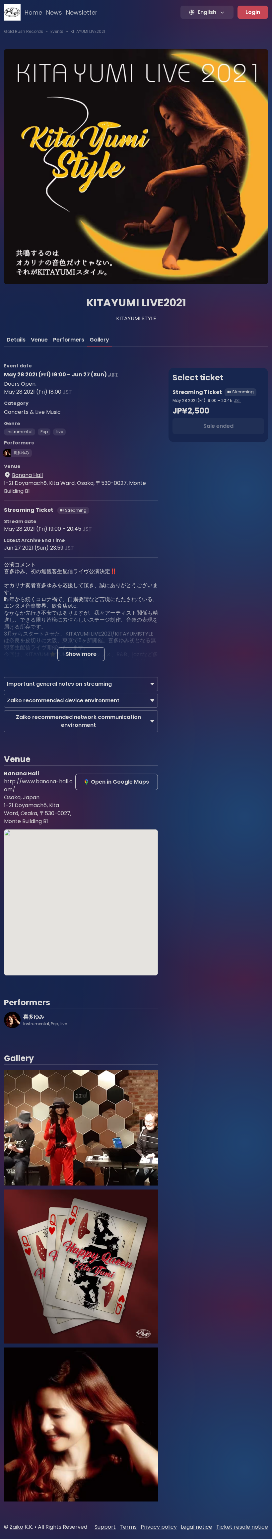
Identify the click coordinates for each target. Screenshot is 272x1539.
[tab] (16, 339)
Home (33, 12)
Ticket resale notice (242, 1527)
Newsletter (82, 12)
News (54, 12)
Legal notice (196, 1527)
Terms (128, 1527)
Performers (68, 340)
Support (105, 1527)
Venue (39, 340)
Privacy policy (159, 1527)
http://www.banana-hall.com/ (38, 785)
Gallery (99, 340)
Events (56, 31)
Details (16, 340)
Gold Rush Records (23, 31)
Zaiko (16, 1527)
